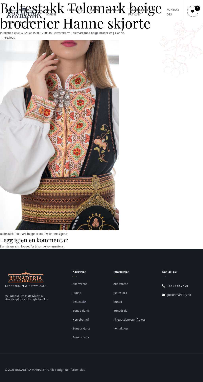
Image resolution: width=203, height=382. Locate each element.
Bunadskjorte (81, 328)
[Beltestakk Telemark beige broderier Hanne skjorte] (59, 229)
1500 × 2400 (40, 33)
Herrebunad (81, 319)
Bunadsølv (113, 9)
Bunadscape (81, 337)
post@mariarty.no (179, 295)
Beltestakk (75, 9)
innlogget (23, 246)
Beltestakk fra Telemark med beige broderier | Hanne (88, 33)
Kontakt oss (173, 12)
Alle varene (51, 12)
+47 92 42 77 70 (177, 286)
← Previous (7, 37)
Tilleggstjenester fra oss (141, 12)
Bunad (94, 9)
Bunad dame (81, 310)
